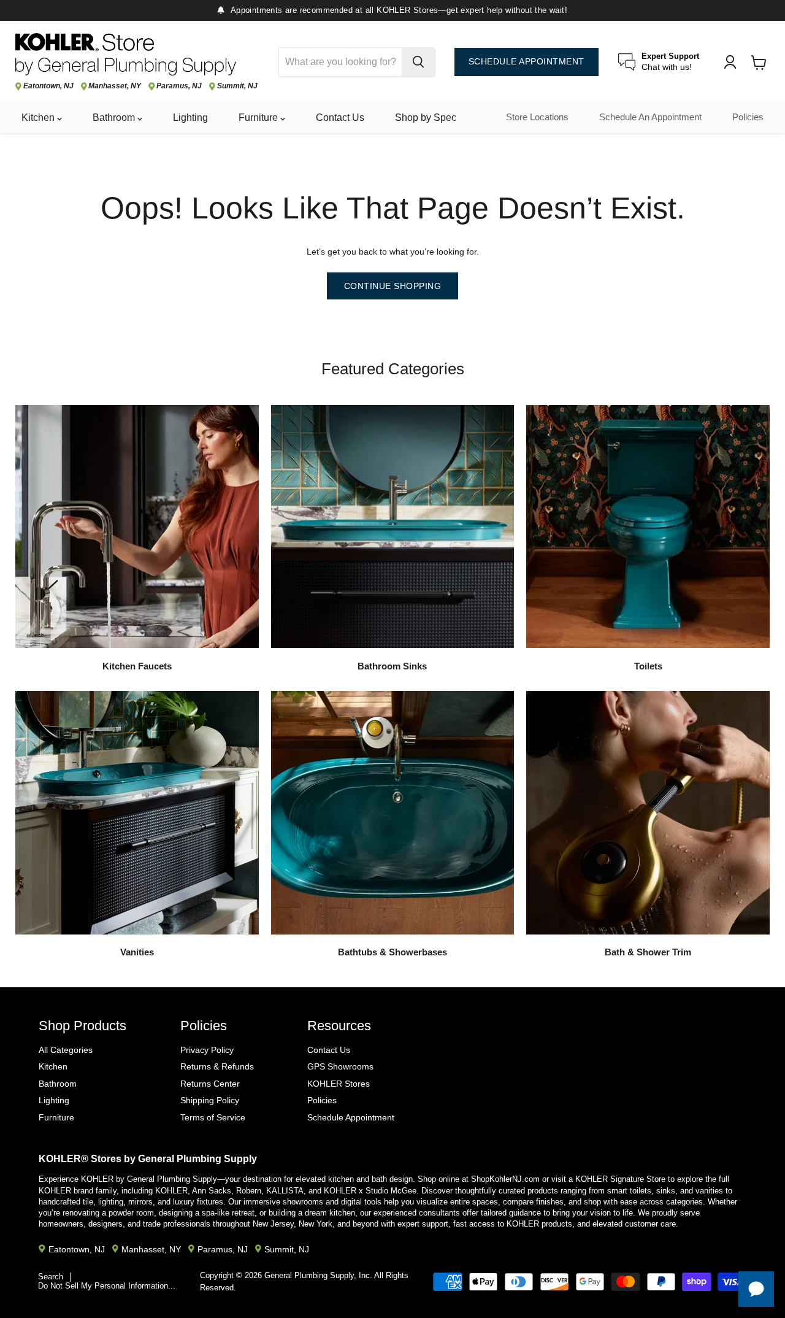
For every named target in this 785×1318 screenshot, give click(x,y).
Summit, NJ (237, 86)
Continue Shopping (393, 286)
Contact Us (340, 117)
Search (50, 1276)
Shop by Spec (425, 117)
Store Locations (537, 117)
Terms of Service (212, 1117)
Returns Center (210, 1084)
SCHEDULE (526, 61)
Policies (748, 117)
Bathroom (115, 117)
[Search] (418, 62)
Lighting (190, 117)
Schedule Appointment (350, 1117)
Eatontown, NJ (48, 86)
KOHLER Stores (338, 1084)
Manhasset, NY (114, 86)
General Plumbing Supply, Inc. (318, 1275)
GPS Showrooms (340, 1066)
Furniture (259, 117)
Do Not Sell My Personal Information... (106, 1285)
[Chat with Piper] (756, 1289)
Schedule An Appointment (650, 117)
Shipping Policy (209, 1100)
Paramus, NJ (179, 86)
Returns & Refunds (217, 1066)
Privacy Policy (207, 1050)
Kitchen (39, 117)
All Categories (66, 1050)
